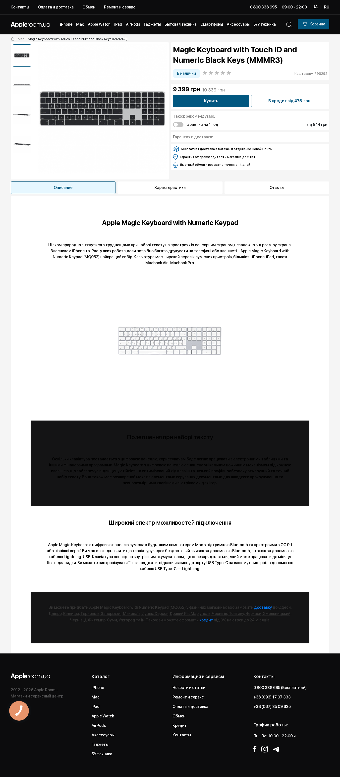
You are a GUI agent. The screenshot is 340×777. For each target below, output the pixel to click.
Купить (211, 100)
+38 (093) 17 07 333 (272, 697)
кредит (206, 620)
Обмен (88, 7)
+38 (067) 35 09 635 (272, 706)
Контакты (20, 7)
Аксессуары (103, 735)
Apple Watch (103, 716)
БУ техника (102, 754)
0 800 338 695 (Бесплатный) (280, 687)
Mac (96, 697)
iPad (96, 706)
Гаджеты (100, 744)
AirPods (99, 725)
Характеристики (170, 187)
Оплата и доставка (56, 7)
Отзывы (277, 187)
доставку (263, 607)
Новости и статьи (188, 687)
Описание (63, 187)
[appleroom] (12, 39)
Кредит (179, 725)
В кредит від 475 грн (289, 100)
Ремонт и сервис (119, 7)
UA (315, 6)
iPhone (98, 687)
